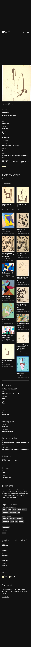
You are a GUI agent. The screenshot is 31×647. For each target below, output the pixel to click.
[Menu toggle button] (27, 32)
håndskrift (5, 518)
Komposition (6, 527)
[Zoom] (3, 104)
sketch (19, 509)
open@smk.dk (5, 597)
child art (5, 509)
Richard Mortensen (7, 145)
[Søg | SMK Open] (6, 32)
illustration (5, 512)
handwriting (13, 512)
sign (9, 509)
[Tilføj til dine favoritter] (12, 104)
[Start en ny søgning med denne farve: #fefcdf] (5, 167)
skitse (12, 521)
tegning (21, 521)
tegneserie (12, 518)
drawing (24, 509)
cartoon (14, 509)
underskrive (6, 521)
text (19, 512)
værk (4, 533)
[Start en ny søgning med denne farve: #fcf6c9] (3, 167)
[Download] (6, 104)
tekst (16, 521)
